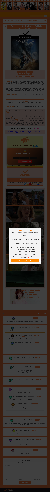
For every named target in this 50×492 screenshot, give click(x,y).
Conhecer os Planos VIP (25, 260)
